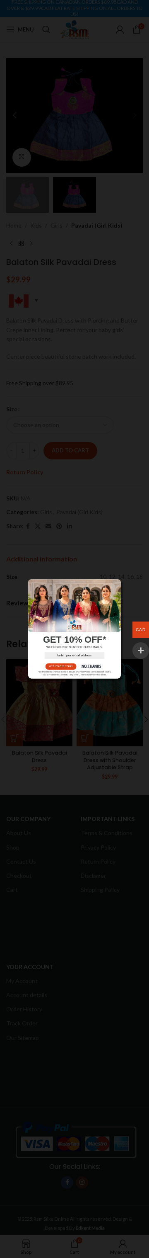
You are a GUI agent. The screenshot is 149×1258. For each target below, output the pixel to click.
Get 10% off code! (60, 666)
